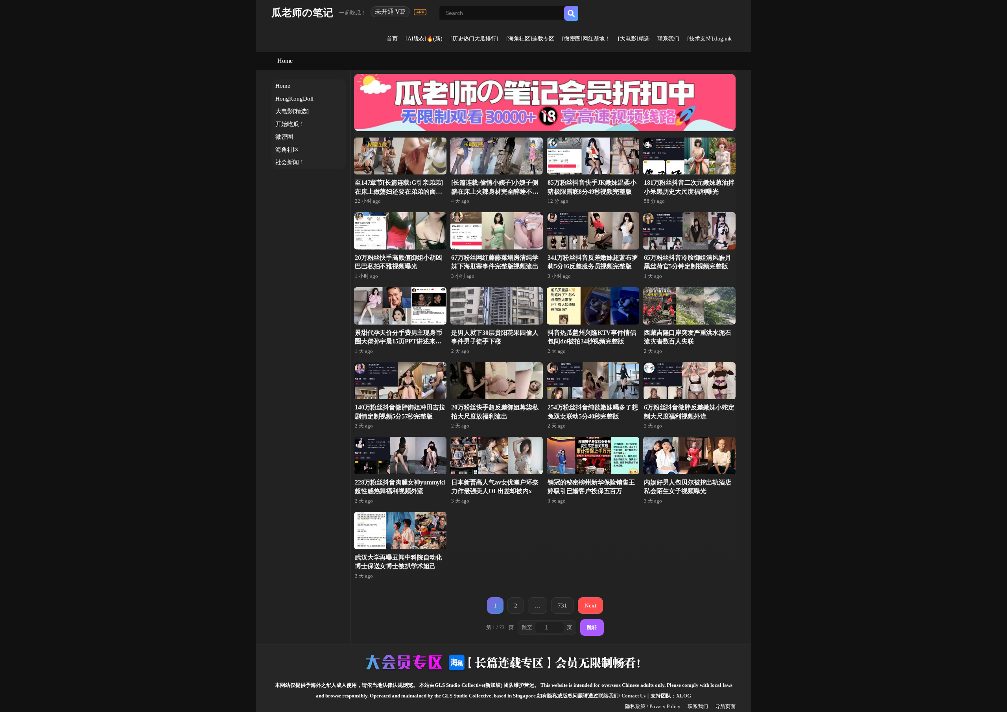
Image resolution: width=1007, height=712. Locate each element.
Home (285, 60)
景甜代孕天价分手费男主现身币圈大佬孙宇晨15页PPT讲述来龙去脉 (398, 341)
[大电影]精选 (633, 39)
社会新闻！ (290, 162)
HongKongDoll (294, 98)
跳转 (592, 627)
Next (590, 605)
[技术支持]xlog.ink (709, 39)
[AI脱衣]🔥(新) (424, 39)
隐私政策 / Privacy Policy (653, 706)
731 (562, 605)
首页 (392, 39)
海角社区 (287, 150)
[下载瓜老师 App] (420, 12)
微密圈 (284, 137)
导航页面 (725, 706)
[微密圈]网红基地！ (586, 39)
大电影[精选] (292, 111)
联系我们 (668, 39)
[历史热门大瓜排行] (474, 39)
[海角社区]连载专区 (530, 39)
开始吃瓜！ (290, 124)
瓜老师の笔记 (302, 12)
